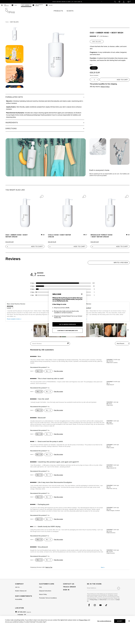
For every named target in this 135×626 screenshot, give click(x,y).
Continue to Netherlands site (67, 330)
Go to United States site (67, 324)
